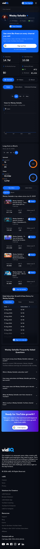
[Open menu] (36, 3)
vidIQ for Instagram (7, 508)
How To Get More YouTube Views (12, 525)
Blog (3, 519)
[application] (20, 124)
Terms (3, 483)
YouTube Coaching (7, 502)
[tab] (8, 80)
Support (4, 516)
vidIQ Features (6, 494)
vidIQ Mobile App (7, 500)
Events (4, 522)
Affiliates (4, 531)
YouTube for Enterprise (9, 505)
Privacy (4, 486)
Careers (4, 480)
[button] (12, 96)
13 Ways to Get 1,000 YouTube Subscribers (15, 528)
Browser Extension (7, 497)
